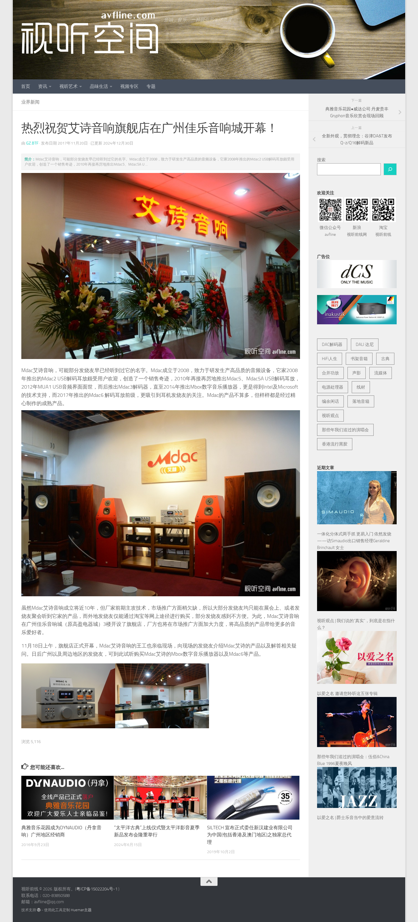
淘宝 (383, 231)
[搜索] (390, 169)
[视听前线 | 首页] (89, 32)
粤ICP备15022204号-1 (96, 889)
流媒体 (380, 373)
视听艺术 (68, 86)
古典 (385, 358)
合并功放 (330, 373)
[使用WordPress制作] (39, 910)
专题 (151, 86)
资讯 (42, 86)
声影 (356, 373)
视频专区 (129, 86)
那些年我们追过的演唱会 (345, 429)
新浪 (357, 231)
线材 (361, 387)
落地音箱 (360, 401)
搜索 (321, 159)
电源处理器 (332, 387)
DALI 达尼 (365, 344)
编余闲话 (330, 401)
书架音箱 (359, 358)
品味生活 (99, 86)
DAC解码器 (332, 344)
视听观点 (330, 415)
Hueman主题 (81, 910)
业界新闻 (30, 102)
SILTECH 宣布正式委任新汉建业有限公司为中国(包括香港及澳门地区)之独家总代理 (250, 835)
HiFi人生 (329, 358)
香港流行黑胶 (334, 444)
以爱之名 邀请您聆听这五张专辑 (347, 693)
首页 (25, 86)
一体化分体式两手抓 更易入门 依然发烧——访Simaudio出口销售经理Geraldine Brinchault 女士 (354, 540)
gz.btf (32, 143)
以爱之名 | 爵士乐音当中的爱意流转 (350, 817)
